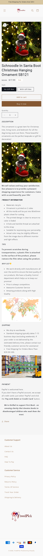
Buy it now (21, 104)
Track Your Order (12, 492)
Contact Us (9, 451)
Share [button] (6, 421)
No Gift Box (9, 89)
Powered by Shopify (28, 550)
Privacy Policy (10, 476)
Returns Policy (10, 482)
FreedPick (17, 550)
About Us (8, 446)
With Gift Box (25, 89)
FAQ (6, 457)
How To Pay (9, 462)
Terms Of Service (12, 487)
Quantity (5, 110)
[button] (4, 10)
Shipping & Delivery (13, 497)
